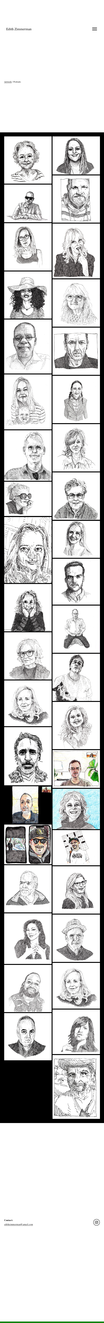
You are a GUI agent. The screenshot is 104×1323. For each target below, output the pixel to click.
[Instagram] (96, 1222)
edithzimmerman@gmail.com (18, 1224)
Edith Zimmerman (19, 29)
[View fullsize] (28, 160)
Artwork (8, 81)
